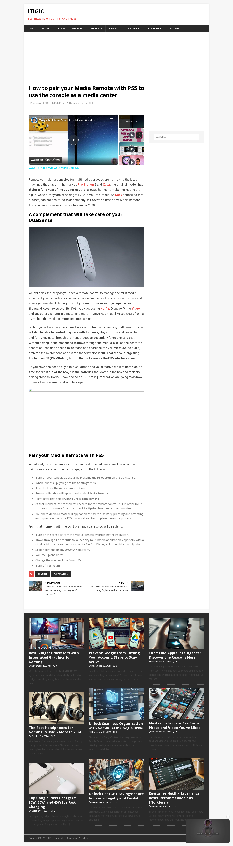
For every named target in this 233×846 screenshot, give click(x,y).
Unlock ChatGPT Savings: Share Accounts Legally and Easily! (116, 795)
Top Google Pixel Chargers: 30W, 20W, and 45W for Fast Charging (52, 802)
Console (42, 574)
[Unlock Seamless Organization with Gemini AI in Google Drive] (116, 717)
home (31, 28)
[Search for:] (176, 137)
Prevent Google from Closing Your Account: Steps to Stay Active (114, 657)
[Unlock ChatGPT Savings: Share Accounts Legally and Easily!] (116, 788)
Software (175, 28)
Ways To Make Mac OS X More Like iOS (67, 120)
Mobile (61, 28)
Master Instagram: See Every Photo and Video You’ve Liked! (175, 725)
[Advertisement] (116, 56)
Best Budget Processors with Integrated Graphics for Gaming (54, 657)
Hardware (77, 28)
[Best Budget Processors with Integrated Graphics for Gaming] (56, 647)
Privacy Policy (59, 838)
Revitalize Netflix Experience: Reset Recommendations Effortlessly (174, 798)
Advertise (83, 838)
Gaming (113, 28)
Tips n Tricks (132, 28)
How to (83, 103)
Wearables (96, 28)
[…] (68, 824)
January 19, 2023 (41, 103)
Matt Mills (59, 103)
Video (136, 308)
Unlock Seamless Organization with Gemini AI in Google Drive (116, 725)
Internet (46, 28)
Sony (118, 195)
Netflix (105, 308)
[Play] (131, 135)
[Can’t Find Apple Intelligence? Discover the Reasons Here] (176, 647)
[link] (34, 120)
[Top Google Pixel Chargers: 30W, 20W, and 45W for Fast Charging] (56, 792)
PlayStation (86, 184)
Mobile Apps (154, 28)
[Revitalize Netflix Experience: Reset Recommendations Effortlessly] (176, 787)
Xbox (106, 184)
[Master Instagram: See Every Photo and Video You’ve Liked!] (176, 717)
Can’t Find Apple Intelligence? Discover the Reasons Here (175, 655)
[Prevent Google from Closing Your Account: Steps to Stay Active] (116, 647)
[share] (111, 119)
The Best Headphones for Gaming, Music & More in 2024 (55, 729)
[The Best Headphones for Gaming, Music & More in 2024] (56, 721)
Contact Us (72, 838)
